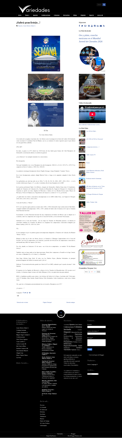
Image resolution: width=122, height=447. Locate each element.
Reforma (42, 412)
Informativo (79, 340)
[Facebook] (79, 26)
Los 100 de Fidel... (91, 131)
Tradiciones (67, 347)
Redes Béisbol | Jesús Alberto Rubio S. (48, 357)
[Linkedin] (98, 26)
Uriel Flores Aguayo (22, 339)
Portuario (80, 342)
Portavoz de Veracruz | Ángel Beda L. (49, 334)
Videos (75, 15)
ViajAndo (83, 15)
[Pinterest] (89, 26)
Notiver (42, 418)
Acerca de (100, 15)
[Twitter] (82, 26)
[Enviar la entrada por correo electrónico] (17, 295)
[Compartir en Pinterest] (30, 292)
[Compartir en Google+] (27, 292)
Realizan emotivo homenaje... (94, 178)
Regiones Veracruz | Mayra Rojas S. (48, 390)
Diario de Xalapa (44, 421)
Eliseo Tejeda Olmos (22, 355)
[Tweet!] (25, 292)
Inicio (19, 15)
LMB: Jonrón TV (91, 155)
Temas (27, 15)
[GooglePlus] (85, 26)
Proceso (42, 405)
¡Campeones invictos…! (92, 147)
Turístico (79, 348)
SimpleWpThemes (51, 436)
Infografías (67, 340)
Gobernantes (43, 425)
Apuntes (35, 15)
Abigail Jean (19, 353)
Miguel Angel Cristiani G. (23, 335)
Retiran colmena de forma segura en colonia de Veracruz (49, 329)
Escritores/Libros (68, 336)
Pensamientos (68, 342)
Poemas (75, 342)
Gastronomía (78, 336)
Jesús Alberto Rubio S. (29, 26)
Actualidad (66, 324)
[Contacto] (101, 26)
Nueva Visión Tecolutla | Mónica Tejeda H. (49, 372)
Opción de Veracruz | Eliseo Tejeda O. (48, 361)
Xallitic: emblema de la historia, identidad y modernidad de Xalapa (48, 348)
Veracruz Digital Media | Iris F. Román (49, 325)
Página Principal (47, 302)
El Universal (43, 409)
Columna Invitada (21, 330)
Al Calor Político (45, 423)
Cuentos (80, 329)
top (61, 315)
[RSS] (104, 26)
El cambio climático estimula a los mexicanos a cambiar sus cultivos (49, 385)
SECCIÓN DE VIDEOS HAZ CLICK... (89, 124)
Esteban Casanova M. (22, 348)
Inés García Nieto (21, 346)
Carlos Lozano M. (21, 344)
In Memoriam (77, 338)
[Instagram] (95, 26)
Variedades (67, 349)
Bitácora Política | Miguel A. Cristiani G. (49, 344)
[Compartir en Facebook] (23, 292)
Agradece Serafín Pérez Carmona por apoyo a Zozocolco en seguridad (48, 376)
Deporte (91, 15)
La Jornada (43, 407)
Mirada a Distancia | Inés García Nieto (49, 381)
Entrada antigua (70, 302)
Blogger (101, 355)
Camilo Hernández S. (22, 332)
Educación (74, 332)
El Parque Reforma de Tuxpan (94, 194)
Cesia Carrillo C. (20, 341)
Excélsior (42, 414)
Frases (88, 162)
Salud (80, 346)
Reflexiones (67, 344)
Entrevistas (66, 15)
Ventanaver (43, 416)
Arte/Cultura (78, 324)
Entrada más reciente (22, 302)
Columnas (56, 15)
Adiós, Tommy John (91, 202)
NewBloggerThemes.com (75, 436)
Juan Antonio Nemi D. (22, 350)
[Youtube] (92, 26)
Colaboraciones (45, 15)
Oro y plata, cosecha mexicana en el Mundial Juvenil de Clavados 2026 (90, 38)
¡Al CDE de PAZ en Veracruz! (94, 139)
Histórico (66, 338)
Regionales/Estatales (70, 346)
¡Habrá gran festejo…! (28, 22)
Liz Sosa (18, 357)
